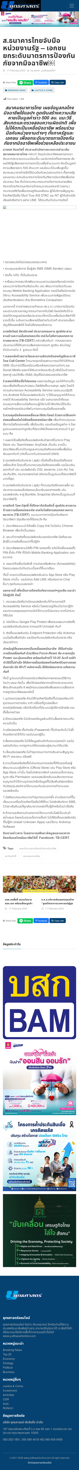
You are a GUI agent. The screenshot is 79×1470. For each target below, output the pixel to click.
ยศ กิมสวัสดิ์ (10, 856)
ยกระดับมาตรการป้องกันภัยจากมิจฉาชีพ (37, 848)
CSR (6, 1399)
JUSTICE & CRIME (44, 90)
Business (9, 1372)
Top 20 (7, 1354)
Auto (6, 1403)
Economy (9, 1359)
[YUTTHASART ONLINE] (20, 5)
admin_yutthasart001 (45, 70)
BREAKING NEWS (17, 90)
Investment (10, 1390)
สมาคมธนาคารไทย (31, 856)
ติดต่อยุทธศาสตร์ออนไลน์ (39, 1462)
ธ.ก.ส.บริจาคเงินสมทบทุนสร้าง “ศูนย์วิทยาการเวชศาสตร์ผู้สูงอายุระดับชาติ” (57, 903)
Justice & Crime (13, 1386)
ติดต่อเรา (8, 1408)
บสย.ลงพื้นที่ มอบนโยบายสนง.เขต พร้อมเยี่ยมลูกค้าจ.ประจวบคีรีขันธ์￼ (18, 903)
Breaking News (12, 1350)
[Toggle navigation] (71, 5)
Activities (8, 1395)
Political (7, 1367)
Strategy (8, 1363)
